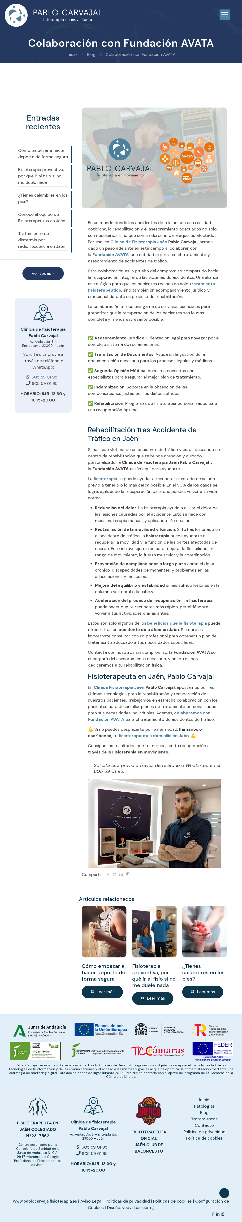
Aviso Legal (91, 1201)
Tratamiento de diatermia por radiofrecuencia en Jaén (41, 240)
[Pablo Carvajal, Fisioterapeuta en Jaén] (53, 15)
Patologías (204, 1106)
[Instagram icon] (223, 1214)
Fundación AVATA (110, 254)
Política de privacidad (204, 1132)
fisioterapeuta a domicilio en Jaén (154, 736)
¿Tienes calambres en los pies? (203, 972)
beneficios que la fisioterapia (177, 623)
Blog (91, 54)
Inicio (72, 54)
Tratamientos (204, 1119)
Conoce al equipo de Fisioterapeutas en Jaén (41, 218)
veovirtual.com (137, 1207)
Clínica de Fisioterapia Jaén (138, 242)
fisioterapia (105, 479)
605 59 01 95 (44, 383)
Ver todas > (43, 273)
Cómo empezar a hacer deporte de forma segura (103, 972)
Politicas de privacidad (128, 1201)
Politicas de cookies (172, 1201)
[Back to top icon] (224, 1193)
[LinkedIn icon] (218, 1214)
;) (153, 1207)
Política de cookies (204, 1138)
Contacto (204, 1125)
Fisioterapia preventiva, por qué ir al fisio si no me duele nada (154, 976)
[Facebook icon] (213, 1214)
